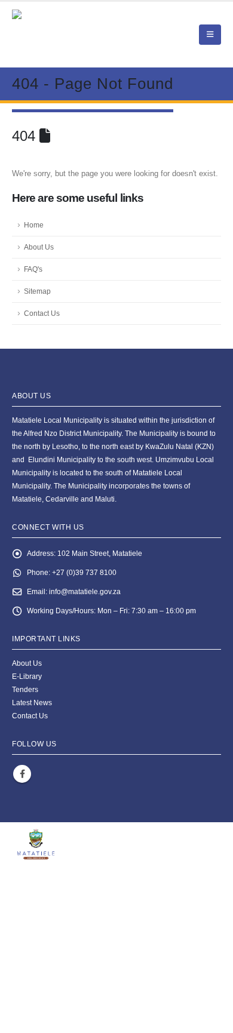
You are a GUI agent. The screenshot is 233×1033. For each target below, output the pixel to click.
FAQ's (33, 269)
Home (34, 225)
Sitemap (37, 291)
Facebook (22, 774)
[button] (210, 34)
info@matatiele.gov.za (85, 591)
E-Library (27, 676)
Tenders (25, 689)
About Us (39, 247)
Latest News (32, 702)
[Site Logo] (78, 35)
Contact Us (42, 313)
